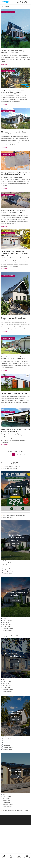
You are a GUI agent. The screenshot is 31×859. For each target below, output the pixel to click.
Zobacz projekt (15, 543)
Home (2, 6)
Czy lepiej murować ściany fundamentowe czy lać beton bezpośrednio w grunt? (15, 173)
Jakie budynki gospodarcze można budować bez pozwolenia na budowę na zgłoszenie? (14, 253)
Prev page (6, 454)
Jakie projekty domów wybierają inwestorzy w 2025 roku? (12, 51)
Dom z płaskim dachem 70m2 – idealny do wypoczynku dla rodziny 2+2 (15, 430)
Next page (24, 454)
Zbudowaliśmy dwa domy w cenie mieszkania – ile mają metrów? (12, 91)
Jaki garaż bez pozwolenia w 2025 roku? (14, 393)
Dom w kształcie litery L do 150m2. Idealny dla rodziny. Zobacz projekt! (13, 358)
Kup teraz (15, 494)
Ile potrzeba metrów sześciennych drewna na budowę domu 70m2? (13, 211)
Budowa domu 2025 (8, 12)
